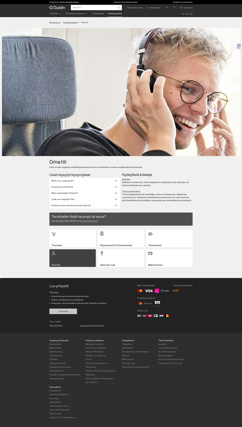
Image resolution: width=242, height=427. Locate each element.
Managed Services (94, 344)
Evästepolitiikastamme (60, 367)
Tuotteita (53, 13)
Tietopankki (98, 13)
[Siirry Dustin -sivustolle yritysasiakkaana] (57, 7)
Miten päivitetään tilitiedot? (64, 193)
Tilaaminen (127, 344)
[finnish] (156, 316)
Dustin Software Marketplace (99, 378)
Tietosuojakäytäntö (131, 191)
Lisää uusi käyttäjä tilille (63, 199)
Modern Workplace (95, 351)
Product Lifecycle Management (101, 371)
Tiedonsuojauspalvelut (96, 363)
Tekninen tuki (128, 363)
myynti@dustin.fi (90, 221)
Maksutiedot (55, 348)
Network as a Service (96, 355)
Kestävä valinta (165, 355)
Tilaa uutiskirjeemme (59, 410)
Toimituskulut (55, 355)
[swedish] (139, 316)
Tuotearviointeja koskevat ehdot (64, 375)
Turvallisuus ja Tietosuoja (170, 363)
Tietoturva (91, 367)
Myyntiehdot (55, 344)
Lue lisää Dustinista (167, 348)
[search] (119, 7)
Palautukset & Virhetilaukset (135, 351)
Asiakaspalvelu (115, 13)
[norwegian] (145, 316)
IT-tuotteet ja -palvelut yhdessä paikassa (64, 2)
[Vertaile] (166, 7)
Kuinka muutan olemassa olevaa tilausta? (71, 205)
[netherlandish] (161, 316)
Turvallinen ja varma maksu (183, 2)
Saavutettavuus (56, 378)
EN (191, 14)
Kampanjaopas (56, 371)
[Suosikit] (174, 7)
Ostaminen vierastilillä (62, 187)
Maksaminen (128, 359)
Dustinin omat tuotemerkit (170, 359)
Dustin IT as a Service (96, 348)
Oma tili (125, 355)
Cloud (88, 359)
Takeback (90, 375)
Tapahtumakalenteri (59, 394)
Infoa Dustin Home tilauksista (136, 367)
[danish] (150, 316)
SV (187, 14)
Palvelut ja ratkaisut (75, 13)
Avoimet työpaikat (166, 351)
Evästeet (126, 179)
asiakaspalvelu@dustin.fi (92, 325)
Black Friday (55, 413)
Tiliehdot (53, 359)
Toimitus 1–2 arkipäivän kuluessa (126, 2)
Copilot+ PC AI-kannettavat (62, 417)
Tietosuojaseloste (57, 363)
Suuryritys (54, 398)
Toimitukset (127, 348)
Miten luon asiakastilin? (62, 181)
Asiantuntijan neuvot (59, 406)
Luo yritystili (63, 311)
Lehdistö (162, 344)
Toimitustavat (55, 351)
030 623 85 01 (56, 325)
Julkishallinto (55, 402)
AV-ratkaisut (91, 382)
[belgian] (167, 316)
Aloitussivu (54, 22)
